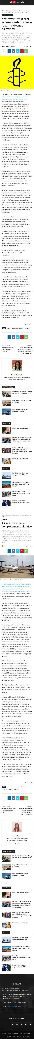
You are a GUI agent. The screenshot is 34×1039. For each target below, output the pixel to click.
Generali (4, 414)
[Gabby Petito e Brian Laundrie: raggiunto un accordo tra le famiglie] (6, 484)
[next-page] (6, 418)
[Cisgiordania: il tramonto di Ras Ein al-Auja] (6, 403)
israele (9, 328)
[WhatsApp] (26, 51)
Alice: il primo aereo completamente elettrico (8, 349)
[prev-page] (3, 418)
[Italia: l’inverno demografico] (6, 430)
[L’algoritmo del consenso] (6, 461)
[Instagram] (17, 1024)
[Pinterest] (22, 51)
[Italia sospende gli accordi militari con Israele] (6, 412)
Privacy (14, 1037)
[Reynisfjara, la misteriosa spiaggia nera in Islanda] (6, 475)
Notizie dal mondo (4, 405)
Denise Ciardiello (10, 46)
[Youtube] (21, 1024)
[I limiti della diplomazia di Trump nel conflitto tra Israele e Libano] (6, 394)
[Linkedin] (9, 51)
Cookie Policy (20, 1037)
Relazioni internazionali (12, 11)
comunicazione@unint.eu (14, 1006)
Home (3, 11)
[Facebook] (13, 51)
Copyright (8, 1037)
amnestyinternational (17, 328)
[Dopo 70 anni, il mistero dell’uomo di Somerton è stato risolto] (6, 494)
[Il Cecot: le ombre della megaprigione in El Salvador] (6, 503)
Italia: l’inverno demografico (20, 428)
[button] (31, 2)
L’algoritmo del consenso (20, 458)
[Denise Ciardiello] (3, 46)
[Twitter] (17, 51)
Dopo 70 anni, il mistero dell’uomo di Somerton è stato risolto (21, 493)
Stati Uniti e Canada (5, 396)
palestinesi (27, 328)
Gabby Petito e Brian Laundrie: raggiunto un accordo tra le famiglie (21, 484)
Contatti (28, 1037)
